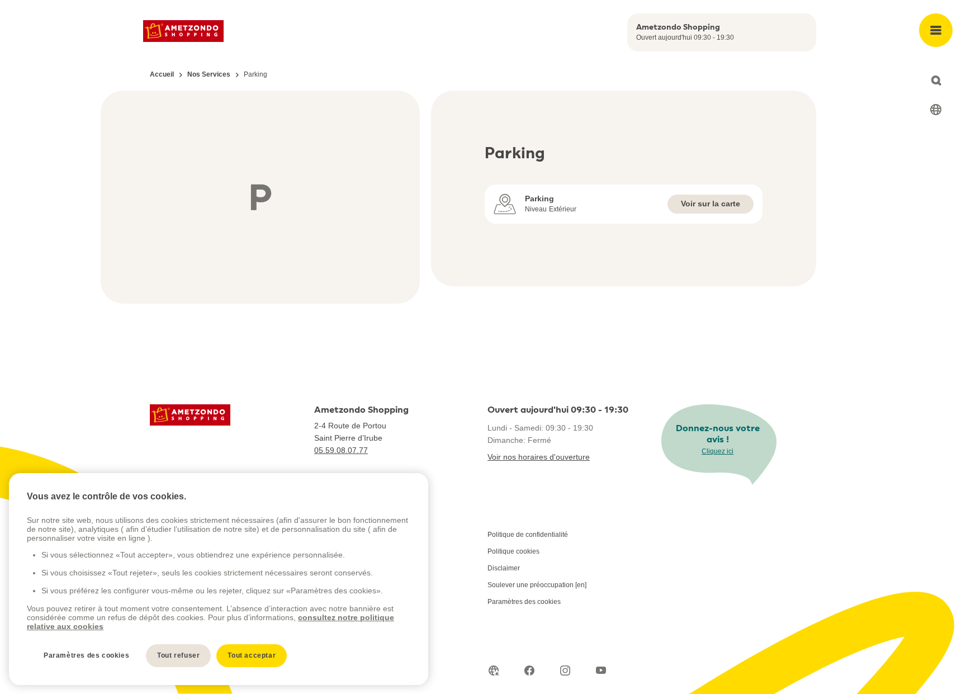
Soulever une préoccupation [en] (536, 585)
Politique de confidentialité (527, 535)
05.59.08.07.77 (341, 450)
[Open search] (936, 80)
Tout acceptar (252, 655)
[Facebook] (529, 670)
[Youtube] (601, 670)
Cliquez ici (717, 451)
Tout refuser (178, 655)
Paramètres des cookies (524, 602)
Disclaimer (503, 568)
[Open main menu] (936, 30)
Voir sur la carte (710, 203)
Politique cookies (513, 551)
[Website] (493, 670)
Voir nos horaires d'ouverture (538, 456)
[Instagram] (565, 670)
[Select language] (936, 109)
